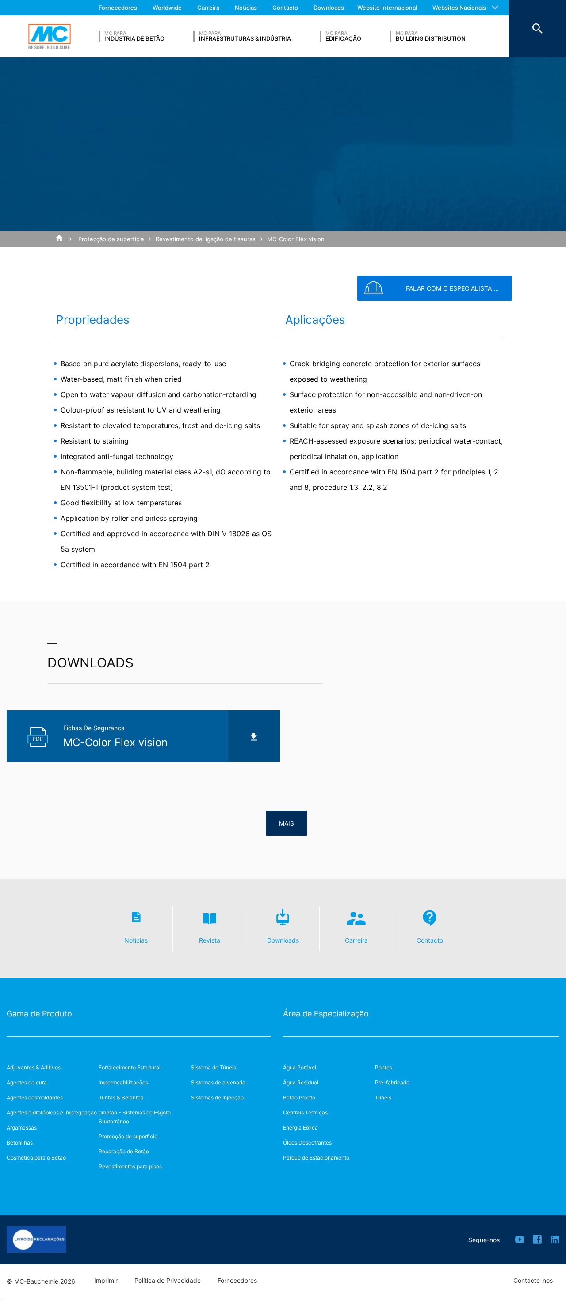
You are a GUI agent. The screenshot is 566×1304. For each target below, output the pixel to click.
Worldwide (167, 7)
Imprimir (106, 1280)
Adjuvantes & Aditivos (34, 1067)
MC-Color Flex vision (296, 239)
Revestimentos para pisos (130, 1166)
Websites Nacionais (459, 7)
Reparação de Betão (124, 1151)
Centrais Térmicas (305, 1112)
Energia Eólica (300, 1127)
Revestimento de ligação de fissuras (206, 239)
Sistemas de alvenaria (218, 1082)
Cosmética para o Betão (36, 1157)
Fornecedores (118, 7)
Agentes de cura (27, 1082)
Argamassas (22, 1127)
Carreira (208, 7)
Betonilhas (20, 1142)
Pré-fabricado (392, 1082)
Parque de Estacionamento (316, 1157)
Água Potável (299, 1067)
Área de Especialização (326, 1013)
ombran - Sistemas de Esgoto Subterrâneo (135, 1117)
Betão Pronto (299, 1097)
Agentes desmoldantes (35, 1097)
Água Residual (300, 1082)
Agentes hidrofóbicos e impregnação (52, 1112)
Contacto (285, 7)
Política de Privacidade (167, 1280)
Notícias (246, 7)
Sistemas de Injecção (217, 1097)
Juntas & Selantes (121, 1097)
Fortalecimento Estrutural (130, 1067)
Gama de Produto (39, 1013)
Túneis (383, 1097)
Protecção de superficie (111, 239)
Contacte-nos (533, 1280)
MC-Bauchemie (49, 36)
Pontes (383, 1067)
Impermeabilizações (123, 1082)
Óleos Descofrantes (307, 1142)
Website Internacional (387, 7)
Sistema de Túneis (213, 1067)
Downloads (329, 7)
